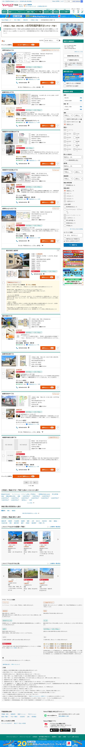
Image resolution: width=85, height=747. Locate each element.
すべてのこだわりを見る (76, 229)
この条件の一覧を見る (54, 526)
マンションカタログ (6, 723)
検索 (82, 1)
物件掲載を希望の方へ (45, 736)
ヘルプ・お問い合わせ (73, 736)
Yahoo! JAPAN (55, 1)
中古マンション (22, 12)
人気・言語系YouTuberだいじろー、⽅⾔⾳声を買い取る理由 (17, 1)
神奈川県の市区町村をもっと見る (30, 513)
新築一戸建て (30, 12)
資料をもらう (47, 83)
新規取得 (30, 4)
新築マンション (13, 12)
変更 (81, 98)
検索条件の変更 (68, 91)
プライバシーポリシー (12, 736)
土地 (51, 12)
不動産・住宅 (4, 714)
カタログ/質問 (64, 12)
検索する (74, 245)
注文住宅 (46, 12)
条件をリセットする (79, 51)
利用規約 (35, 736)
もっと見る (30, 502)
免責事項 (54, 736)
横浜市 (3, 510)
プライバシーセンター (25, 736)
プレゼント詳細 (12, 647)
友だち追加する (52, 715)
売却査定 (56, 12)
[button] (4, 533)
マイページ (75, 65)
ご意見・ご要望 (62, 736)
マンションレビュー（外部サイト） (39, 696)
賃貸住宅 (4, 12)
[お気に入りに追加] (57, 82)
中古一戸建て (38, 12)
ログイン (21, 6)
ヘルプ (62, 1)
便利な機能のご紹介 (64, 716)
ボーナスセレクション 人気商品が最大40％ (36, 6)
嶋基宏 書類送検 (76, 1)
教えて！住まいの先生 (20, 723)
